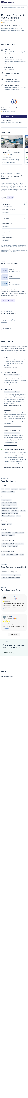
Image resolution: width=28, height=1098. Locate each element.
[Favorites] (21, 2)
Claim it (20, 122)
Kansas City (23, 11)
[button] (25, 2)
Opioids (4, 197)
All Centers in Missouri (14, 271)
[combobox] (14, 7)
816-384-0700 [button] (9, 300)
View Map (7, 53)
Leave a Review (8, 652)
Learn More (11, 69)
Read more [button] (6, 608)
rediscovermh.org (5, 120)
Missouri (17, 11)
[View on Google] (4, 597)
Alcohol (11, 197)
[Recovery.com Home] (8, 2)
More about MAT (20, 191)
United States (11, 11)
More (5, 63)
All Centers (3, 11)
